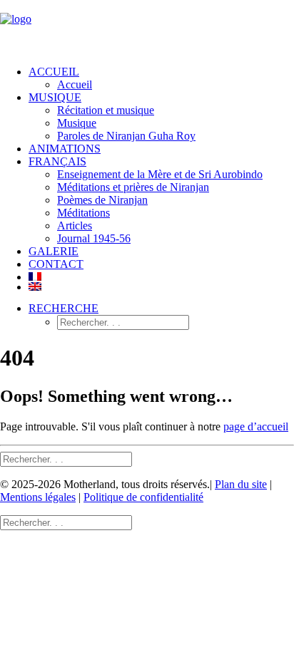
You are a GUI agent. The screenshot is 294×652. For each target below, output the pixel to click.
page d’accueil (255, 426)
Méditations (83, 213)
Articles (74, 225)
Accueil (54, 72)
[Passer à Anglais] (161, 286)
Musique (76, 123)
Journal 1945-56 (94, 238)
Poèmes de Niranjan (102, 200)
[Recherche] (66, 458)
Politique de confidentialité (143, 497)
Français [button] (57, 161)
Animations (65, 149)
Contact (56, 264)
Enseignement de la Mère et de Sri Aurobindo (160, 174)
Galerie (53, 251)
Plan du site (241, 484)
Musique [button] (55, 97)
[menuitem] (161, 78)
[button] (63, 308)
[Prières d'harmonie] (147, 27)
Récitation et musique (105, 110)
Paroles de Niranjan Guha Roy (126, 136)
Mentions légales (38, 497)
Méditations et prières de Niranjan (133, 187)
